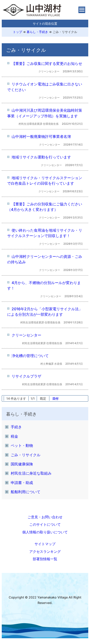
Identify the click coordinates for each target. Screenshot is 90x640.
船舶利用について (25, 491)
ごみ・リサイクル (65, 32)
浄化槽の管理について (30, 355)
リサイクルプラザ (26, 376)
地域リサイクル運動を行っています (41, 157)
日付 (55, 398)
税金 (14, 436)
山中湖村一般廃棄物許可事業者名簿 (41, 136)
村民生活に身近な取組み (31, 473)
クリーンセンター (26, 335)
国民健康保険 (22, 464)
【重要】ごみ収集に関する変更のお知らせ (47, 63)
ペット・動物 (22, 445)
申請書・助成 (22, 482)
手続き (16, 427)
